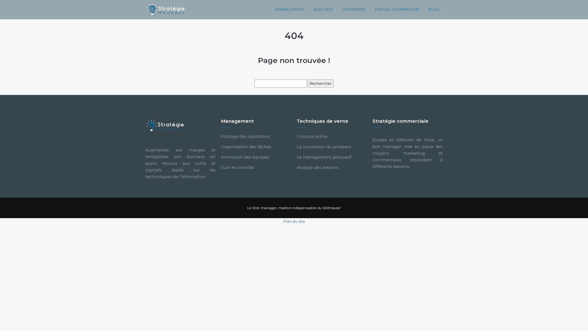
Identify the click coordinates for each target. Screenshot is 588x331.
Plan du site (294, 221)
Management (290, 9)
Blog (434, 9)
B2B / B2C (323, 9)
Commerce (354, 9)
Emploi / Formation (397, 9)
